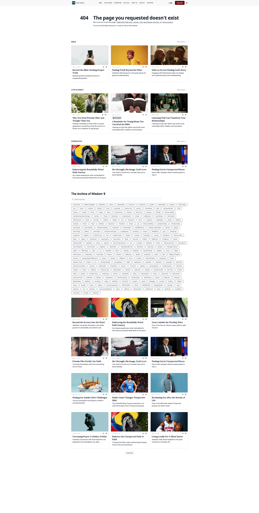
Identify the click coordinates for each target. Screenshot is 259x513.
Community (117, 208)
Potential (127, 270)
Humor (155, 274)
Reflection (115, 281)
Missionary (140, 247)
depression (111, 224)
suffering (126, 289)
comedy (84, 212)
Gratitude (75, 224)
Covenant (90, 208)
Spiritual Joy (173, 231)
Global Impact (117, 270)
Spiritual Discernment (79, 266)
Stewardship (88, 254)
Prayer (93, 224)
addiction (93, 270)
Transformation (135, 277)
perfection (168, 289)
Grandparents (124, 231)
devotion (160, 247)
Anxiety (137, 216)
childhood (122, 258)
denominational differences (90, 258)
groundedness (118, 262)
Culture (85, 224)
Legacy (83, 239)
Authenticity (162, 258)
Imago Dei (167, 277)
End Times (170, 270)
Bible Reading (77, 281)
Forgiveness (76, 235)
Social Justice (76, 227)
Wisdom (99, 208)
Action (81, 208)
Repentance (137, 262)
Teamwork (122, 224)
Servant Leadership (112, 285)
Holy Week (148, 262)
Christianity (115, 227)
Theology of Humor (172, 247)
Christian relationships (154, 227)
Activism (115, 274)
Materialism (113, 247)
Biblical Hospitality (89, 204)
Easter (172, 258)
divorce (84, 270)
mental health (127, 227)
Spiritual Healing (162, 224)
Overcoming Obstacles (105, 289)
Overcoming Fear (78, 247)
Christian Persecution (110, 231)
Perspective (131, 220)
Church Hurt (164, 274)
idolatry (176, 227)
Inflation (179, 281)
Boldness (101, 224)
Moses (117, 251)
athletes (100, 285)
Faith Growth (170, 216)
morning (161, 281)
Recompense (182, 243)
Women (109, 254)
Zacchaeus (136, 231)
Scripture (134, 281)
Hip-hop (113, 258)
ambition (105, 220)
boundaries (166, 235)
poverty (138, 208)
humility (83, 285)
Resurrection (176, 274)
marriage (169, 285)
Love (122, 220)
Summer (139, 258)
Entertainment (137, 289)
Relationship (102, 266)
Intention (178, 220)
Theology (126, 251)
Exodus (131, 224)
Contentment (109, 277)
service (111, 204)
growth (152, 204)
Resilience (88, 281)
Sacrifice (96, 216)
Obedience (136, 251)
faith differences (139, 227)
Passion (145, 231)
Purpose (75, 212)
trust (74, 208)
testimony (76, 289)
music (130, 258)
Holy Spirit (135, 239)
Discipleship (125, 274)
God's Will (179, 262)
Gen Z (140, 220)
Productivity (113, 266)
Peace (108, 212)
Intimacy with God (169, 243)
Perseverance (119, 212)
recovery (156, 235)
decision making (169, 212)
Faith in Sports (77, 254)
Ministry (99, 277)
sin (100, 251)
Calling (176, 251)
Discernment (116, 239)
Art (95, 262)
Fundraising (105, 274)
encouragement (153, 266)
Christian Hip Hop (122, 277)
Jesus (164, 231)
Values (135, 274)
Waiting (115, 220)
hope (157, 208)
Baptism (86, 235)
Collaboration (147, 216)
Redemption (160, 220)
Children (86, 231)
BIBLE (128, 262)
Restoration (114, 216)
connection (95, 293)
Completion (178, 289)
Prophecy (75, 270)
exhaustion (137, 270)
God (107, 235)
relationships (161, 204)
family (126, 239)
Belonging (152, 281)
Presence (92, 266)
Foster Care (139, 212)
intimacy (129, 212)
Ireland (175, 239)
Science (104, 258)
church (92, 212)
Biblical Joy (128, 254)
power (156, 254)
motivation (177, 277)
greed (143, 281)
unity (178, 285)
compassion (142, 204)
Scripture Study (117, 235)
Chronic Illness (91, 247)
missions (123, 266)
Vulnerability (120, 204)
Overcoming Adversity (119, 243)
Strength (158, 212)
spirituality (89, 243)
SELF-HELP (125, 281)
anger (93, 251)
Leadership (147, 254)
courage (136, 235)
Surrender (96, 220)
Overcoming (76, 231)
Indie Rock (89, 277)
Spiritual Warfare (168, 208)
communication (126, 216)
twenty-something (148, 224)
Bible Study (85, 251)
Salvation (118, 254)
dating (106, 281)
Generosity (150, 247)
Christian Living (104, 270)
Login (170, 3)
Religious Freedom (174, 254)
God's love (131, 204)
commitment (148, 208)
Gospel (88, 262)
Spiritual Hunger (147, 251)
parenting (97, 281)
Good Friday (99, 254)
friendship (108, 251)
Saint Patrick (96, 231)
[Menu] (186, 2)
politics (75, 239)
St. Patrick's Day (97, 235)
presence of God (77, 277)
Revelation (149, 243)
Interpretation (145, 274)
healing (83, 274)
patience (149, 212)
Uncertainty (76, 293)
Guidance (159, 251)
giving (87, 220)
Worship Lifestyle (105, 262)
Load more (129, 453)
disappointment (158, 285)
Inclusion (75, 258)
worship (86, 293)
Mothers (144, 239)
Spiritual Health (77, 243)
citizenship (169, 262)
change (101, 212)
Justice (159, 289)
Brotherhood (147, 277)
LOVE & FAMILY (126, 285)
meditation (159, 262)
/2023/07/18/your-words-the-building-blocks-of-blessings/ (144, 22)
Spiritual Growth (158, 270)
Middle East (154, 239)
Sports (118, 289)
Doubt (158, 243)
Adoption (142, 266)
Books (136, 285)
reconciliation (159, 216)
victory (91, 285)
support (75, 251)
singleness (102, 247)
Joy (138, 224)
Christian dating (175, 224)
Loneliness (149, 220)
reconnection (93, 239)
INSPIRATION (146, 285)
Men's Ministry (88, 227)
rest (84, 289)
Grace (168, 251)
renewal (128, 235)
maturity (171, 204)
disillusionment (77, 220)
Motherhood (149, 289)
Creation (179, 270)
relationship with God (127, 247)
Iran (131, 243)
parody (169, 220)
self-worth (179, 266)
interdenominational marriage (81, 216)
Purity (107, 208)
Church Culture (178, 235)
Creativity (139, 243)
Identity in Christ (77, 262)
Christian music (93, 274)
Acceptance (165, 239)
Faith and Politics (150, 258)
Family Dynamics (167, 266)
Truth (178, 208)
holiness (170, 281)
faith (163, 254)
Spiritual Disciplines (102, 227)
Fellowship (102, 204)
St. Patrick (133, 266)
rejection (106, 243)
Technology (146, 235)
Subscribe (180, 3)
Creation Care (128, 208)
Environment (76, 204)
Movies (158, 277)
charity (75, 285)
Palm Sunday (182, 204)
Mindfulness (155, 231)
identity (138, 254)
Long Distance (105, 239)
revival (98, 243)
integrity (147, 270)
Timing (105, 216)
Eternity (167, 227)
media (74, 274)
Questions (92, 289)
